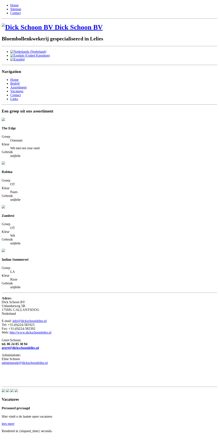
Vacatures (16, 91)
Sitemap (15, 9)
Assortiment (18, 87)
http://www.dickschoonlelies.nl (30, 332)
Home (14, 5)
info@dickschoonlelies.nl (29, 321)
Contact (15, 13)
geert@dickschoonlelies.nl (20, 348)
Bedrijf (15, 83)
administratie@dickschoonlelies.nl (25, 363)
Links (14, 99)
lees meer (8, 424)
